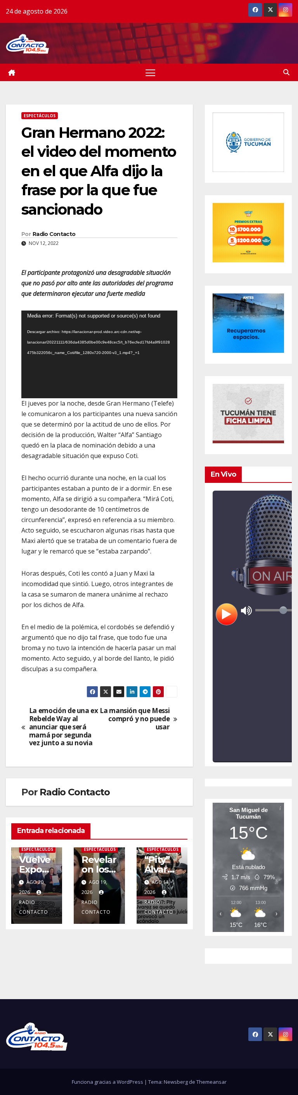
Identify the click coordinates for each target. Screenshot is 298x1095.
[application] (99, 354)
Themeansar (211, 1081)
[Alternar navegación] (150, 72)
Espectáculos (39, 115)
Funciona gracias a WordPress (108, 1081)
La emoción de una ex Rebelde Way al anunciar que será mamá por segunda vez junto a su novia (63, 727)
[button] (286, 72)
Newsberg (176, 1081)
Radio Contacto (54, 234)
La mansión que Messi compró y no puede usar (135, 719)
